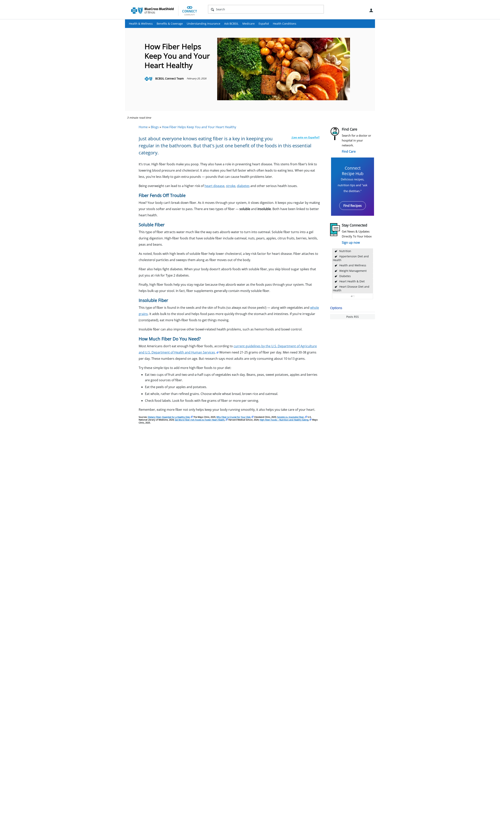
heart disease (214, 186)
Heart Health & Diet (352, 281)
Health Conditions (284, 23)
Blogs (155, 127)
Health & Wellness (141, 23)
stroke (230, 186)
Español (264, 23)
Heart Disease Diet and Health (351, 288)
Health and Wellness (352, 265)
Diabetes (345, 276)
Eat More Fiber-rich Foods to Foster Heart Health (200, 419)
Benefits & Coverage (170, 23)
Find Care (349, 151)
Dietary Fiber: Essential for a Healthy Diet (169, 416)
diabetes (243, 186)
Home (143, 127)
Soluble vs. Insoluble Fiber (290, 416)
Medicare (248, 23)
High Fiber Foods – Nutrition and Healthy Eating (284, 419)
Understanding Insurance (203, 23)
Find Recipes (352, 205)
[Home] (164, 10)
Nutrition (345, 251)
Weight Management (353, 271)
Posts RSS (352, 317)
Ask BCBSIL (231, 23)
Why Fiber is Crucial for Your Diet (233, 416)
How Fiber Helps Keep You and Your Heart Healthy (199, 127)
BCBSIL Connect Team (169, 78)
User (371, 10)
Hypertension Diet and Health (351, 258)
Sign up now (351, 242)
